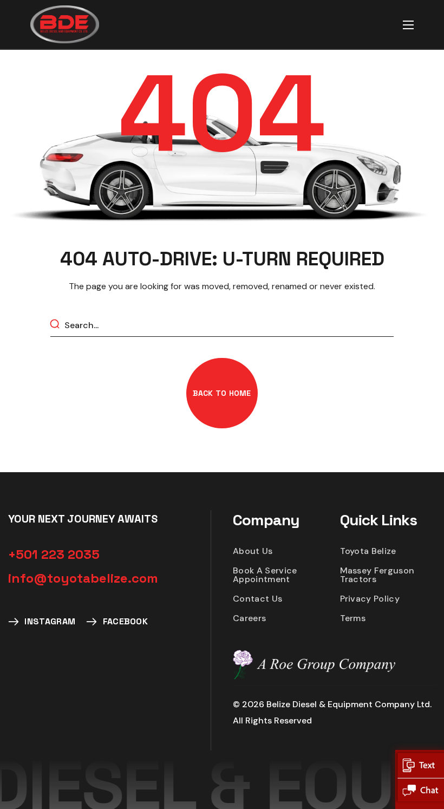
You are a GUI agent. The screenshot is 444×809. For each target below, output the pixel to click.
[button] (221, 393)
